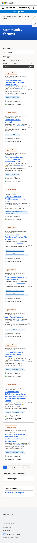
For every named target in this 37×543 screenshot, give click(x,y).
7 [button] (22, 205)
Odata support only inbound (13, 121)
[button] (33, 8)
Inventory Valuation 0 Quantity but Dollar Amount (14, 354)
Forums (21, 16)
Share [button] (12, 104)
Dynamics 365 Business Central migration (15, 255)
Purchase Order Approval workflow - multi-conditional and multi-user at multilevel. (16, 437)
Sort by (5, 60)
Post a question (18, 12)
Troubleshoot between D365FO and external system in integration (14, 159)
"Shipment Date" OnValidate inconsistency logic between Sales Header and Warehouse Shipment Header (16, 396)
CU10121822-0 (21, 88)
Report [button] (19, 104)
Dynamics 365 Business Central (15, 251)
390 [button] (7, 361)
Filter (5, 63)
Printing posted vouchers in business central (16, 278)
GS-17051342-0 (21, 360)
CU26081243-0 (21, 283)
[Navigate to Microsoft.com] (7, 3)
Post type (6, 57)
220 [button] (25, 243)
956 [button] (7, 89)
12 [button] (26, 444)
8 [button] (26, 283)
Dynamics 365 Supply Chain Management (14, 213)
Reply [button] (11, 101)
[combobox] (18, 52)
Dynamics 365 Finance (12, 97)
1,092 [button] (7, 322)
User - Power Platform (14, 317)
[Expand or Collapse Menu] (3, 8)
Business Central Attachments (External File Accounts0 (16, 237)
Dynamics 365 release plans (14, 493)
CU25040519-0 (21, 444)
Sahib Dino (20, 243)
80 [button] (23, 404)
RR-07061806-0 (21, 320)
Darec (19, 205)
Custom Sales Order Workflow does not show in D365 (16, 199)
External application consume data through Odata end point (14, 82)
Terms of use (7, 527)
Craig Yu (19, 404)
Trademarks (6, 530)
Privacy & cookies (8, 524)
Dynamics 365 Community (18, 7)
